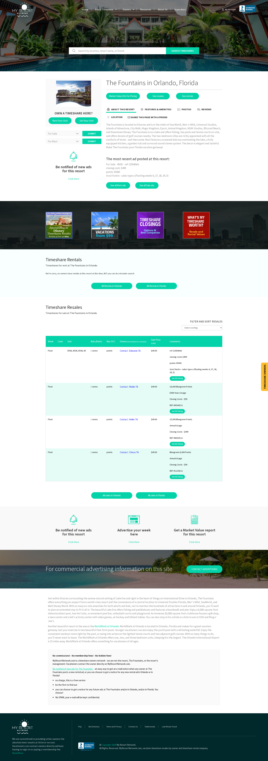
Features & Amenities (157, 109)
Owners (127, 9)
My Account (230, 9)
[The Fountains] (65, 225)
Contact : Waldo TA (129, 386)
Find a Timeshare (104, 9)
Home (85, 9)
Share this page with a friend (148, 117)
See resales (158, 96)
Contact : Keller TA (129, 419)
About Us (163, 9)
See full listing (177, 378)
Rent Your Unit (60, 120)
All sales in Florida (156, 495)
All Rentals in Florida (156, 285)
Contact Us (133, 726)
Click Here (73, 178)
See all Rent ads (118, 185)
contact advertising (204, 569)
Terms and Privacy (114, 726)
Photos (186, 109)
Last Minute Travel (169, 726)
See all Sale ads (147, 185)
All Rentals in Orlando (112, 285)
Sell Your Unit (87, 120)
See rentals (187, 96)
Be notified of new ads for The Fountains (73, 668)
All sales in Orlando (112, 495)
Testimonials (150, 726)
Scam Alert (180, 9)
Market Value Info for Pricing (123, 96)
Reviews (206, 109)
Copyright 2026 (109, 744)
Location (117, 117)
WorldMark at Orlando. (106, 626)
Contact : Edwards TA (130, 350)
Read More (17, 752)
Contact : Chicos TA (129, 452)
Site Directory (93, 726)
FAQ (80, 726)
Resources (145, 9)
